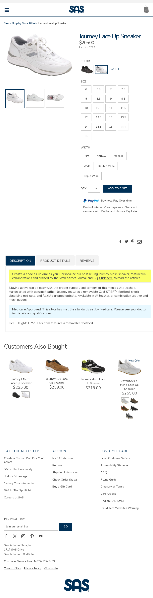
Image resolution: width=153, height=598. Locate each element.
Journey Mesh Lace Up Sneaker (93, 381)
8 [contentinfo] (86, 99)
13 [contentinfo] (110, 117)
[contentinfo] (87, 69)
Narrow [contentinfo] (101, 156)
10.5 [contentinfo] (98, 108)
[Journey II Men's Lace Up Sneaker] (21, 372)
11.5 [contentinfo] (123, 108)
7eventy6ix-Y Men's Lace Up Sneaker (129, 385)
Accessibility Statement (115, 465)
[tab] (20, 260)
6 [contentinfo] (86, 89)
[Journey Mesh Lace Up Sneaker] (93, 373)
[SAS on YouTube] (42, 536)
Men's (7, 23)
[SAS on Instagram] (24, 536)
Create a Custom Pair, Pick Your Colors (24, 460)
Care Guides (108, 494)
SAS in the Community (18, 469)
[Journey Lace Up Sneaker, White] (39, 55)
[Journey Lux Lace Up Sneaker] (57, 372)
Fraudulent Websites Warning (120, 508)
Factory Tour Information (19, 483)
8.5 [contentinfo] (98, 99)
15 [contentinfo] (110, 127)
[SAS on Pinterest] (33, 536)
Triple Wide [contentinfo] (91, 176)
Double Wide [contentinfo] (106, 166)
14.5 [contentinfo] (98, 127)
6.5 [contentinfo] (98, 89)
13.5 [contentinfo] (123, 117)
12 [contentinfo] (86, 117)
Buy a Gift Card (62, 486)
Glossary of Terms (112, 486)
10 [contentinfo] (86, 108)
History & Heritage (15, 476)
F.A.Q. (104, 472)
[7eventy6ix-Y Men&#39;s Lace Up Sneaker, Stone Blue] (129, 419)
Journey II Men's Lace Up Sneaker (20, 381)
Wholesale (51, 568)
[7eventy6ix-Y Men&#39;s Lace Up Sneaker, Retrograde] (134, 411)
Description (20, 261)
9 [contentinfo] (111, 99)
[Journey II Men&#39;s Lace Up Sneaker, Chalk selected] (25, 397)
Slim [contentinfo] (86, 156)
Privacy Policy (32, 568)
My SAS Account (63, 458)
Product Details (55, 261)
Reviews (87, 261)
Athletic (32, 23)
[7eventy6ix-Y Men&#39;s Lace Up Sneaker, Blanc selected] (125, 403)
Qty (83, 188)
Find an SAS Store (112, 501)
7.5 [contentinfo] (123, 89)
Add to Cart (117, 188)
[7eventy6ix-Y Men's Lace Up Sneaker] (129, 374)
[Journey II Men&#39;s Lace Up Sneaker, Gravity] (16, 397)
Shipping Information (65, 472)
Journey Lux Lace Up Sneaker (57, 381)
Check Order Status (64, 480)
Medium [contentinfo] (119, 156)
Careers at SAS (14, 497)
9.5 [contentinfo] (123, 99)
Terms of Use (12, 568)
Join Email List (14, 519)
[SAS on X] (16, 536)
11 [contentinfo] (110, 108)
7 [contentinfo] (111, 89)
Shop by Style (20, 23)
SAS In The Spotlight (17, 490)
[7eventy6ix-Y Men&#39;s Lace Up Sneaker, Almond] (134, 403)
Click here (106, 278)
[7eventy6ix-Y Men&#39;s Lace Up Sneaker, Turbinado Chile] (125, 411)
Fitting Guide (109, 480)
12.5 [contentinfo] (98, 117)
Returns (57, 465)
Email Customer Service (115, 458)
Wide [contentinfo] (87, 166)
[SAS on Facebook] (7, 536)
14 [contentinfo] (86, 127)
